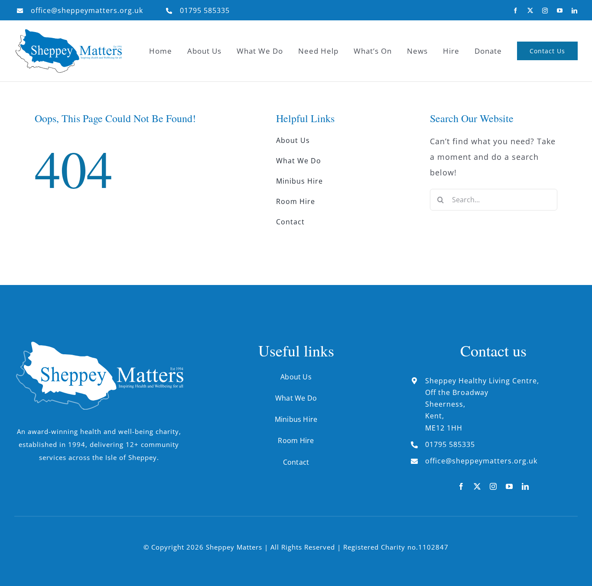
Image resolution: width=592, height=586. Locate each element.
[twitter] (530, 10)
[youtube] (560, 10)
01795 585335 (205, 10)
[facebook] (516, 10)
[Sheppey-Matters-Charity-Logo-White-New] (98, 345)
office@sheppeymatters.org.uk (87, 10)
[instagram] (545, 10)
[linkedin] (575, 10)
